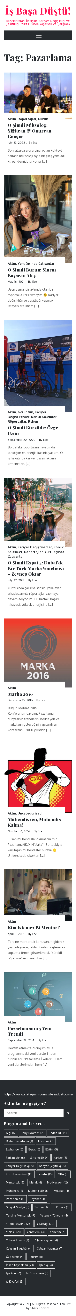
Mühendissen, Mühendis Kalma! (34, 822)
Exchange (14, 1149)
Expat (34, 1149)
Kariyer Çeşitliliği (52, 1166)
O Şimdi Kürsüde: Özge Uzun (33, 430)
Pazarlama (15, 1199)
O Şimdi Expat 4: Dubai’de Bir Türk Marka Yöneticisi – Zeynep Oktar (36, 568)
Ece (35, 142)
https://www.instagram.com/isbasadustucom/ (38, 1094)
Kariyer (60, 1157)
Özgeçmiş (15, 1256)
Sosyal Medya (17, 1207)
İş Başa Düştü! (38, 10)
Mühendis (14, 1190)
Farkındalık (15, 1157)
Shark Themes (40, 1308)
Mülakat (61, 1190)
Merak (35, 1182)
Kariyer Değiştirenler (35, 547)
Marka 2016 (20, 694)
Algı (11, 1133)
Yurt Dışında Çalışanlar (36, 264)
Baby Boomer (32, 1133)
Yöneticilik (36, 1232)
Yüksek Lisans (17, 1240)
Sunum (41, 1207)
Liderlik (45, 1174)
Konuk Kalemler (44, 417)
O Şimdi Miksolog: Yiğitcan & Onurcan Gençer (29, 130)
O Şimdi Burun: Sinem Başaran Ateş (32, 272)
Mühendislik (38, 1190)
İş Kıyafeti (15, 1281)
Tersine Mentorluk (20, 1215)
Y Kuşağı (45, 1223)
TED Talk (61, 1207)
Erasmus (46, 1141)
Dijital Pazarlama (19, 1141)
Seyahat (37, 1199)
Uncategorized (30, 813)
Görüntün (25, 412)
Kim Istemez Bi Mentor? (34, 927)
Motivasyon (57, 1182)
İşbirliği (46, 1265)
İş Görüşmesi (37, 1273)
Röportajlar (27, 119)
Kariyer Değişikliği (20, 1166)
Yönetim (57, 1232)
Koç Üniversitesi (19, 1174)
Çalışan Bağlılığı (19, 1248)
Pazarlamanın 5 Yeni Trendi (30, 1031)
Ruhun (43, 119)
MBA (63, 1174)
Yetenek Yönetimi (54, 1215)
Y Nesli (14, 1232)
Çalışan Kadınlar (50, 1248)
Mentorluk (15, 1182)
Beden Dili (58, 1133)
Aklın (12, 119)
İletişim (36, 1256)
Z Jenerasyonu (46, 1240)
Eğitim (51, 1149)
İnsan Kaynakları (20, 1265)
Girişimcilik (39, 1157)
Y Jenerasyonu (19, 1223)
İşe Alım (13, 1273)
